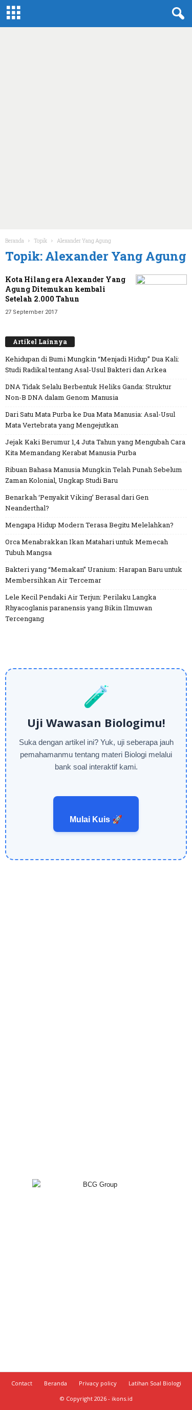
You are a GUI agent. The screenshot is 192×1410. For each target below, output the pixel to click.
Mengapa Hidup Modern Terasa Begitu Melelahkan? (89, 524)
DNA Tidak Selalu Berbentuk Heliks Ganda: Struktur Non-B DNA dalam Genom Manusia (88, 392)
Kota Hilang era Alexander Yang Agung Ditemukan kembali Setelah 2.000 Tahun (65, 289)
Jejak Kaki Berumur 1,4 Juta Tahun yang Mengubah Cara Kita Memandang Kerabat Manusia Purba (95, 447)
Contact (21, 1383)
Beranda (14, 241)
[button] (176, 14)
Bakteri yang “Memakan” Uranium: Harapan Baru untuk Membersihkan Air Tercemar (93, 575)
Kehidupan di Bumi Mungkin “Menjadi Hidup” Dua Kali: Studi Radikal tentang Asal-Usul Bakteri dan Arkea (92, 364)
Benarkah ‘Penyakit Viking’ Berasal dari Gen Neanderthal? (76, 502)
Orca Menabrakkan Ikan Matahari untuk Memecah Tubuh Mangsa (86, 547)
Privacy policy (98, 1383)
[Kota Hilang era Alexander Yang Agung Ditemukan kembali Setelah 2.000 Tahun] (161, 293)
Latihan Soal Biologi (155, 1383)
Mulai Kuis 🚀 (96, 819)
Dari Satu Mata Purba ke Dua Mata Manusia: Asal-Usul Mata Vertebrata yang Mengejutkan (90, 420)
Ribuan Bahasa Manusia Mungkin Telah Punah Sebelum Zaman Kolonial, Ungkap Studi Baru (93, 475)
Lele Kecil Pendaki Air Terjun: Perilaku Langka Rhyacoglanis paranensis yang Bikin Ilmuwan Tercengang (80, 607)
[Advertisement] (96, 128)
